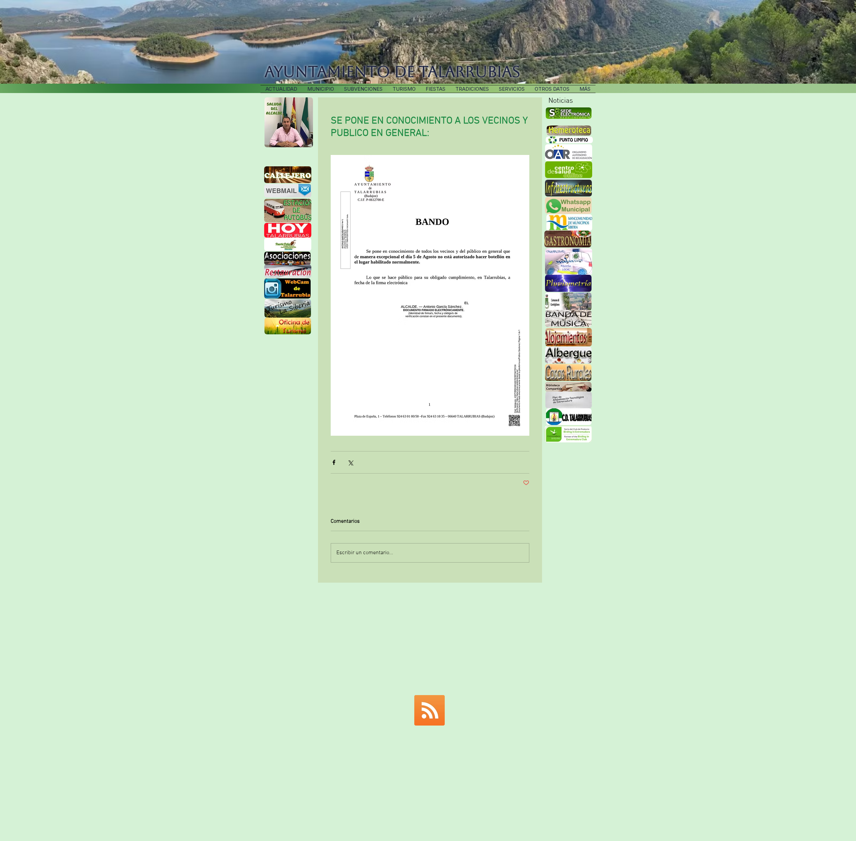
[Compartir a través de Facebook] (334, 462)
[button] (472, 89)
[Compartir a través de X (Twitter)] (350, 462)
